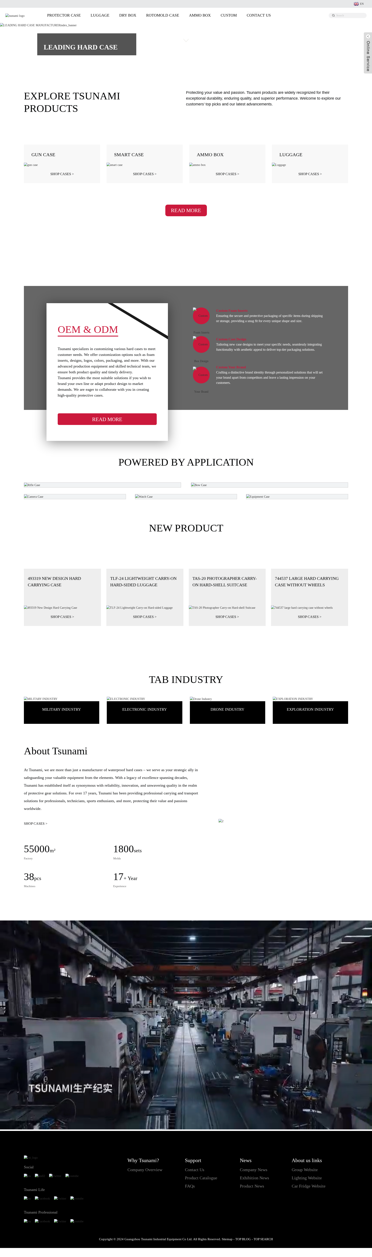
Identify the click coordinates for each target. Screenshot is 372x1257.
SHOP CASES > (35, 823)
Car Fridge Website (309, 1186)
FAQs (190, 1186)
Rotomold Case (162, 15)
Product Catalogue (201, 1177)
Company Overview (144, 1169)
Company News (253, 1169)
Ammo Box (200, 15)
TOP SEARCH (263, 1239)
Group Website (305, 1169)
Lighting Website (307, 1177)
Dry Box (127, 15)
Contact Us (259, 15)
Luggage (100, 15)
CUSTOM (229, 15)
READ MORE (186, 210)
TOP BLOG (243, 1239)
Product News (252, 1186)
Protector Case (64, 15)
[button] (16, 41)
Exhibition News (254, 1177)
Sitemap (227, 1239)
